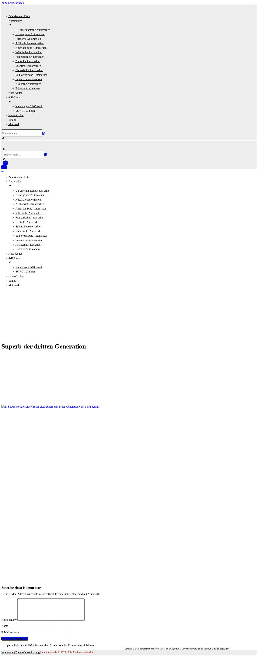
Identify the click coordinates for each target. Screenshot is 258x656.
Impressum (7, 652)
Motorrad (13, 124)
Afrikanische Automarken (29, 43)
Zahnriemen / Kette (19, 16)
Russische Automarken (28, 38)
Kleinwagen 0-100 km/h (28, 106)
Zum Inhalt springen (12, 2)
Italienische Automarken (28, 52)
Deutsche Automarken (27, 61)
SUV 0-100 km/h (25, 110)
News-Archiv (16, 115)
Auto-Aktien (15, 92)
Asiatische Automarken (28, 83)
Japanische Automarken (28, 79)
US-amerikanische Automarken (32, 29)
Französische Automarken (29, 56)
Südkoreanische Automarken (31, 74)
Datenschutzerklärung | (28, 652)
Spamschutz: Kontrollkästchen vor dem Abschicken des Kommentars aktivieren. (49, 645)
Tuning (12, 119)
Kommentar (9, 619)
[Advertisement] (129, 315)
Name (4, 625)
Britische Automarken (27, 88)
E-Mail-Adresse (10, 632)
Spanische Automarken (28, 65)
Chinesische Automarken (29, 70)
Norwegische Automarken (30, 34)
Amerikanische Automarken (31, 47)
